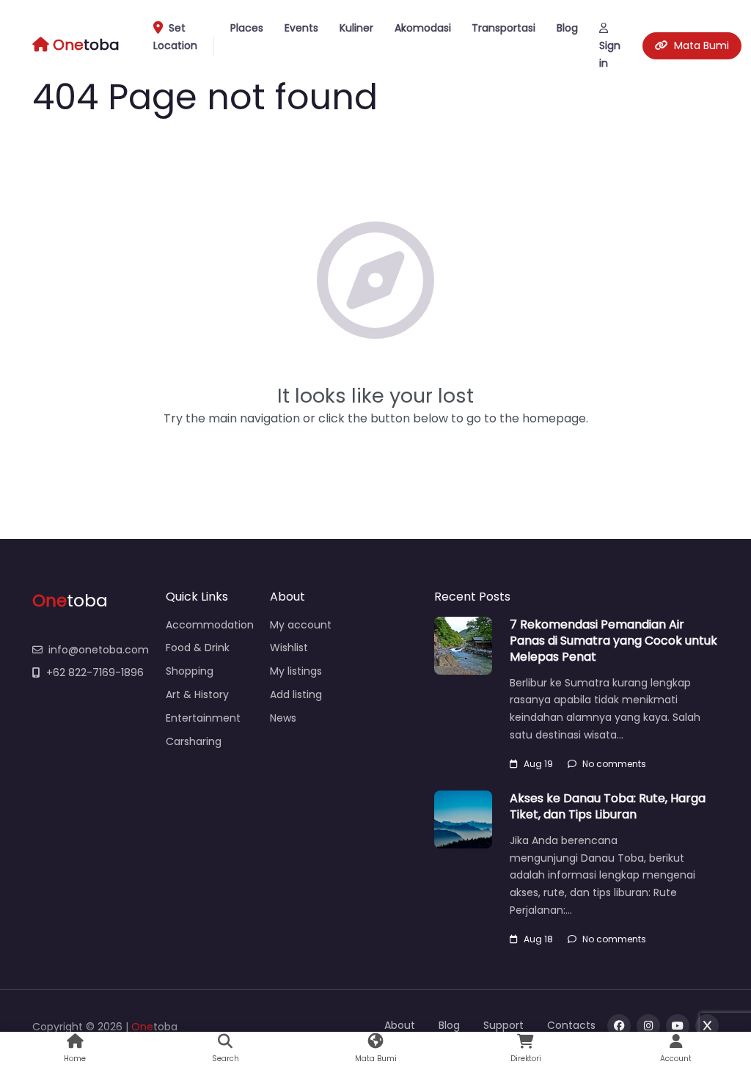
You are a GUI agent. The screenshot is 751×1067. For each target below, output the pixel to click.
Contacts (571, 1025)
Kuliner (356, 28)
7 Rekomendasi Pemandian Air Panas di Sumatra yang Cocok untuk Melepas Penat (613, 641)
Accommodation (210, 624)
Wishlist (289, 647)
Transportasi (503, 28)
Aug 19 (538, 764)
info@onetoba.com (98, 649)
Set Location (175, 37)
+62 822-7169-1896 (95, 672)
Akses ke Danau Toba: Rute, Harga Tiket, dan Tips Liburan (608, 806)
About (399, 1025)
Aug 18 (538, 939)
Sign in (609, 54)
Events (301, 28)
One (142, 1026)
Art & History (197, 694)
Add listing (296, 694)
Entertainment (203, 718)
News (283, 718)
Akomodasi (423, 28)
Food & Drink (198, 647)
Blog (567, 28)
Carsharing (193, 741)
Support (503, 1025)
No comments (614, 764)
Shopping (189, 671)
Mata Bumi (701, 45)
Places (246, 28)
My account (300, 624)
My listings (296, 671)
